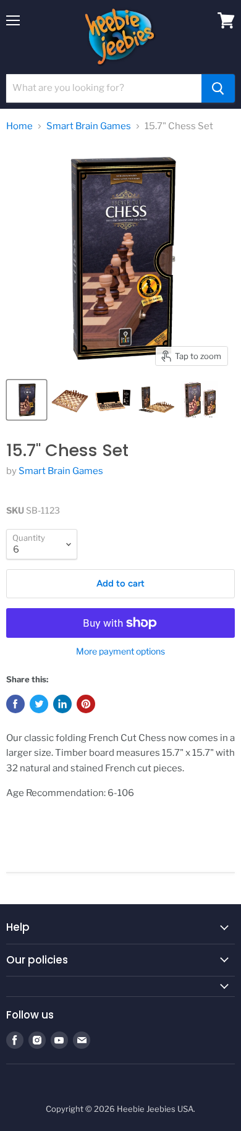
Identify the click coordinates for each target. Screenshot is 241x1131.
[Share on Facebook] (15, 704)
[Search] (218, 88)
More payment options (120, 651)
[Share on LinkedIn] (62, 704)
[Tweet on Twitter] (39, 704)
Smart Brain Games (88, 126)
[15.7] (26, 400)
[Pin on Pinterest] (86, 704)
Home (19, 126)
